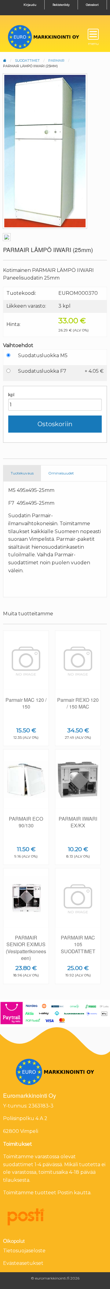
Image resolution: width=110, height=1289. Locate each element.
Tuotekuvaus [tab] (22, 473)
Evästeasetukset (23, 1263)
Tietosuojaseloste (24, 1251)
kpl (11, 394)
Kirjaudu (30, 4)
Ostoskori (92, 4)
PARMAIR (56, 60)
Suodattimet (27, 60)
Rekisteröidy (61, 4)
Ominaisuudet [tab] (61, 473)
